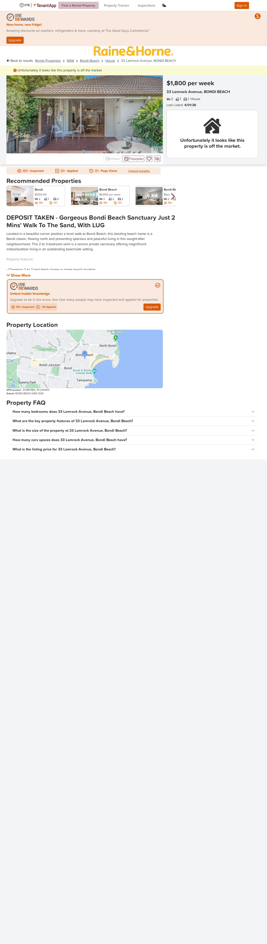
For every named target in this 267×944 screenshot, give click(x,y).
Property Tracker (116, 5)
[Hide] (157, 159)
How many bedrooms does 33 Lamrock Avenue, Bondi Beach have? (69, 411)
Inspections (146, 5)
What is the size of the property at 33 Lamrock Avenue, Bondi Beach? (70, 430)
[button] (11, 114)
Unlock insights (139, 171)
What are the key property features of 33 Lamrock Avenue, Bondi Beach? (73, 421)
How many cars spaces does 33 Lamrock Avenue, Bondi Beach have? (70, 439)
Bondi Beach (89, 60)
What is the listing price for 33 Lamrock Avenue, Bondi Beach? (64, 449)
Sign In (242, 5)
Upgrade (15, 40)
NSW (70, 60)
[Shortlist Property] (149, 159)
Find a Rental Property (78, 5)
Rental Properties (48, 60)
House (110, 60)
